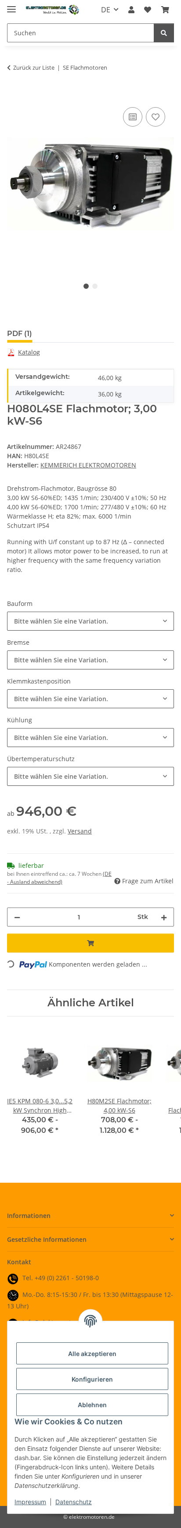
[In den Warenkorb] (14, 95)
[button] (131, 10)
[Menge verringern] (17, 917)
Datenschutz (73, 1502)
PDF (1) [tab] (19, 333)
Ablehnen (92, 1404)
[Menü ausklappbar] (11, 5)
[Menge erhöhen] (164, 917)
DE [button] (105, 10)
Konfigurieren (92, 1379)
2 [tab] (95, 286)
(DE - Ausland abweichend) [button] (59, 877)
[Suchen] (164, 32)
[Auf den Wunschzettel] (155, 117)
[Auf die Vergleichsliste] (132, 117)
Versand (80, 831)
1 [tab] (86, 286)
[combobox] (90, 621)
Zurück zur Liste (33, 67)
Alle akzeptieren (92, 1353)
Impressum (30, 1502)
